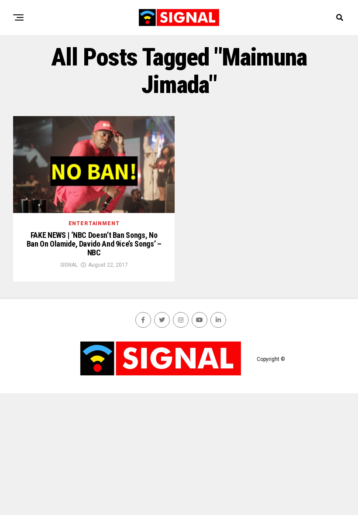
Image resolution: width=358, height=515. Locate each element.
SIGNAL (69, 265)
